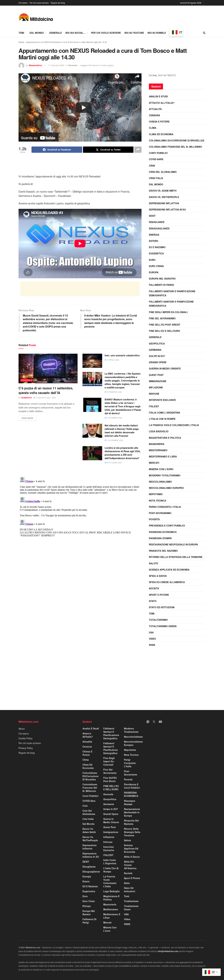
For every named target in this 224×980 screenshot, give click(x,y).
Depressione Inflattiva (164, 203)
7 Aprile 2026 (112, 359)
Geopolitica (157, 343)
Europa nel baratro (162, 278)
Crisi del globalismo (163, 171)
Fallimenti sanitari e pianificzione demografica (171, 303)
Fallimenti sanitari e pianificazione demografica (172, 293)
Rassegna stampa (160, 538)
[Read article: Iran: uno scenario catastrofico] (92, 361)
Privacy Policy (26, 748)
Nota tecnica (157, 500)
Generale (55, 32)
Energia (154, 234)
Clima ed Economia (161, 134)
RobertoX (26, 397)
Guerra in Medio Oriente (165, 368)
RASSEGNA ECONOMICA (163, 532)
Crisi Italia (156, 178)
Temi (21, 32)
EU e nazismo (157, 247)
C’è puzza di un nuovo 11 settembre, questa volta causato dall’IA (46, 390)
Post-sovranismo (160, 513)
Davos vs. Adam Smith (162, 190)
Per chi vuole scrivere (39, 2)
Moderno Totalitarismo (164, 475)
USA (151, 632)
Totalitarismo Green (162, 626)
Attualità (155, 109)
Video (152, 638)
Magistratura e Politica (165, 437)
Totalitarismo (158, 619)
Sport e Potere (159, 594)
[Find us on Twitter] (154, 722)
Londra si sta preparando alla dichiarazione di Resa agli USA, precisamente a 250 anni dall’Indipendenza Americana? (123, 453)
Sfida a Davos (158, 575)
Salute (153, 563)
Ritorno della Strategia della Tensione (175, 557)
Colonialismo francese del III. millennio (175, 146)
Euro (152, 259)
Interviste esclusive (162, 400)
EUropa (153, 272)
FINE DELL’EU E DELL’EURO (164, 330)
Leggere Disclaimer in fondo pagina (96, 65)
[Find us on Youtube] (160, 722)
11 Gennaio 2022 (56, 65)
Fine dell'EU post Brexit (164, 324)
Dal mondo (37, 32)
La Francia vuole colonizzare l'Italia (174, 425)
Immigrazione (157, 381)
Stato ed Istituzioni (161, 607)
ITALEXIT (154, 406)
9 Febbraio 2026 (114, 392)
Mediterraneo (158, 450)
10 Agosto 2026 (43, 397)
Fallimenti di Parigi (161, 284)
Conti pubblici (158, 153)
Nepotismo (156, 494)
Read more (29, 417)
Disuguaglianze (159, 228)
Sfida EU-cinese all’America (167, 582)
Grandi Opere (157, 362)
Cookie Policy (25, 738)
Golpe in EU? (157, 356)
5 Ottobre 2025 (114, 462)
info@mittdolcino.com (168, 951)
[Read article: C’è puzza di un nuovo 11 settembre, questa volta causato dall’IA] (48, 368)
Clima (152, 127)
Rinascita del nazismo (163, 550)
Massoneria (156, 444)
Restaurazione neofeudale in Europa (173, 544)
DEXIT (152, 215)
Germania (155, 349)
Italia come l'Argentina (164, 412)
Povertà (154, 519)
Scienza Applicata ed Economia (169, 569)
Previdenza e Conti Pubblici (167, 525)
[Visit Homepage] (36, 17)
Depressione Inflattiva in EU (167, 209)
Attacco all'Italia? (161, 102)
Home (21, 42)
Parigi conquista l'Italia (165, 506)
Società (154, 588)
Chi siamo (23, 2)
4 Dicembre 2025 (114, 417)
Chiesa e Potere (159, 121)
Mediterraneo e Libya (163, 456)
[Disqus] (80, 517)
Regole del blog (58, 2)
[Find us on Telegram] (147, 722)
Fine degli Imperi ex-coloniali (168, 312)
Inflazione (156, 387)
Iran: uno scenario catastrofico (122, 355)
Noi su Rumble (157, 32)
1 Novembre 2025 (114, 440)
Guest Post (156, 375)
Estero (153, 241)
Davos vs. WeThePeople (164, 197)
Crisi (152, 165)
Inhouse (154, 393)
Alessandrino (35, 65)
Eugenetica (156, 253)
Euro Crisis (156, 266)
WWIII (152, 645)
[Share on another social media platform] (138, 150)
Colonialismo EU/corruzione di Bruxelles (176, 140)
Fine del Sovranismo (162, 318)
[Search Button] (204, 33)
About (22, 728)
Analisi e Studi (158, 96)
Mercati (154, 462)
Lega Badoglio (158, 431)
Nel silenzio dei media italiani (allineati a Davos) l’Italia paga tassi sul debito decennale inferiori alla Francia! (122, 431)
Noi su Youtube (134, 32)
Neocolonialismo (160, 481)
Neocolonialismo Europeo (166, 488)
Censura (154, 115)
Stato (152, 601)
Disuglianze (156, 222)
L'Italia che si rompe (162, 418)
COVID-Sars (156, 159)
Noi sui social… (75, 32)
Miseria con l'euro (161, 469)
